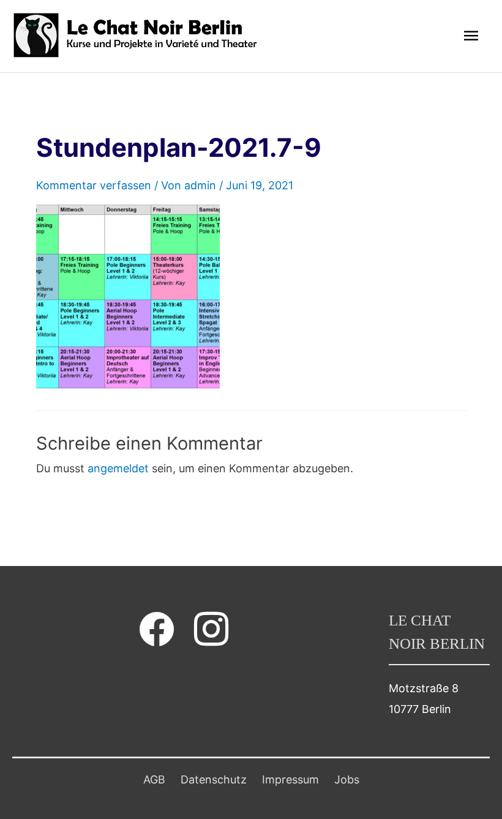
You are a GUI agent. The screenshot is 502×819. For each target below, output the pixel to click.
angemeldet (118, 468)
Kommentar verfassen (93, 185)
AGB (154, 779)
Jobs (346, 779)
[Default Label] (211, 628)
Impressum (290, 779)
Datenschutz (214, 779)
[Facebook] (156, 628)
